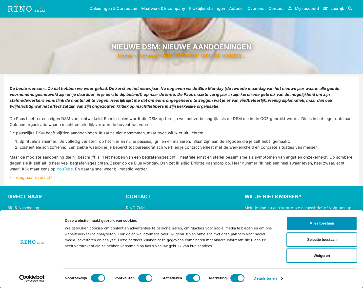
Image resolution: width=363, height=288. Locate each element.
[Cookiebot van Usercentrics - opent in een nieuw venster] (32, 278)
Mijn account (306, 8)
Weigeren (322, 255)
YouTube (65, 168)
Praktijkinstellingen (207, 8)
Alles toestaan (322, 223)
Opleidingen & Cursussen (113, 8)
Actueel (236, 8)
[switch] (145, 278)
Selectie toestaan (322, 239)
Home (125, 56)
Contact (276, 8)
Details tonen (265, 278)
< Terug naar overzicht (31, 177)
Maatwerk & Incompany (163, 8)
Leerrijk (336, 8)
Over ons (255, 8)
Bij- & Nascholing (23, 207)
